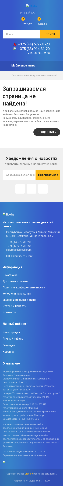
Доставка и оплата (15, 281)
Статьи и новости (14, 306)
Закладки (9, 345)
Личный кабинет (31, 13)
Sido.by (28, 473)
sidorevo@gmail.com (18, 249)
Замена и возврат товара (19, 299)
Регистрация (11, 332)
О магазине (10, 275)
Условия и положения (17, 293)
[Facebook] (31, 189)
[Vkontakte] (43, 189)
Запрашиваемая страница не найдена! (34, 75)
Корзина (8, 351)
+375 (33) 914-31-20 (34, 49)
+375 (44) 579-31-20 (34, 44)
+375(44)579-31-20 (18, 242)
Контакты (9, 312)
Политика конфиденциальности (24, 287)
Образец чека (10, 455)
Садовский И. (36, 480)
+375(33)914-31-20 (18, 246)
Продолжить (47, 132)
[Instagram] (20, 189)
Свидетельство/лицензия (32, 455)
